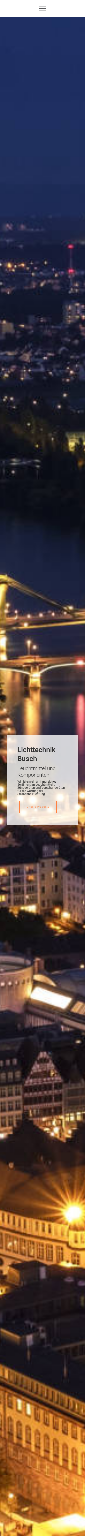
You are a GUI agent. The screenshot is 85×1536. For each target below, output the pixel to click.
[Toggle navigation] (42, 8)
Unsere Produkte (38, 806)
